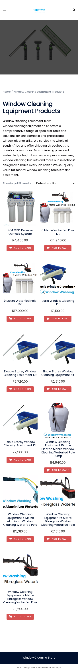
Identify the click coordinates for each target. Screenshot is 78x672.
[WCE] (39, 10)
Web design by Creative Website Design (39, 667)
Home (7, 92)
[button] (73, 10)
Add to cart (22, 248)
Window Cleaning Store (39, 657)
